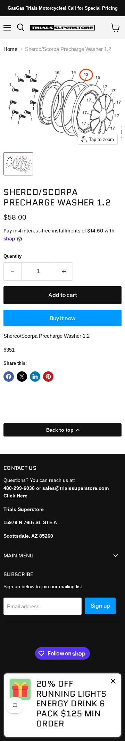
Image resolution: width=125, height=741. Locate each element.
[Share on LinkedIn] (35, 376)
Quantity (12, 256)
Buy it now (62, 318)
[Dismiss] (113, 682)
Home (10, 49)
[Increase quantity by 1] (64, 271)
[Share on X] (22, 376)
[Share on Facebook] (8, 376)
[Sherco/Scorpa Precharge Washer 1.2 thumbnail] (18, 164)
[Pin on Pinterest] (48, 376)
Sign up (100, 605)
